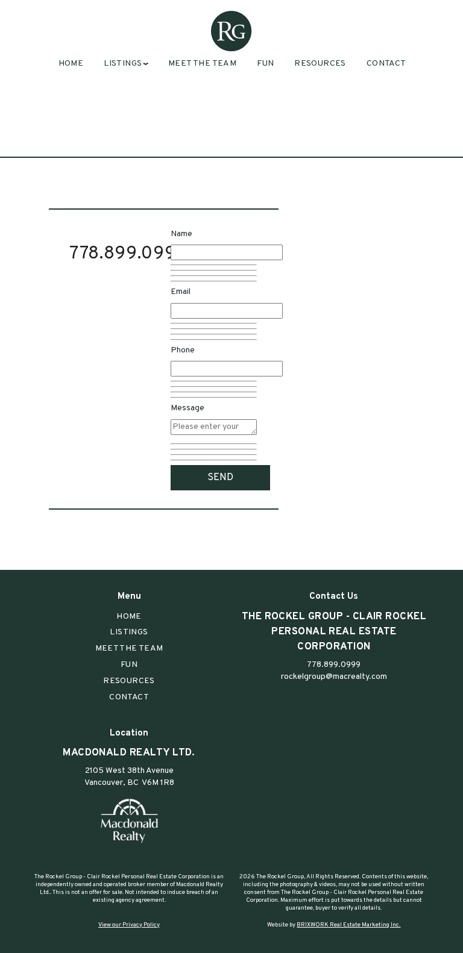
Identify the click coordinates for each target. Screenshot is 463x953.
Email (181, 292)
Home (71, 63)
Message (187, 408)
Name (181, 234)
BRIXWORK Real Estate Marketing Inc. (348, 925)
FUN (265, 63)
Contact (386, 63)
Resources (320, 63)
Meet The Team (202, 63)
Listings (129, 632)
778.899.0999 (128, 254)
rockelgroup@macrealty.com (334, 677)
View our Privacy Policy (129, 925)
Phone (183, 350)
